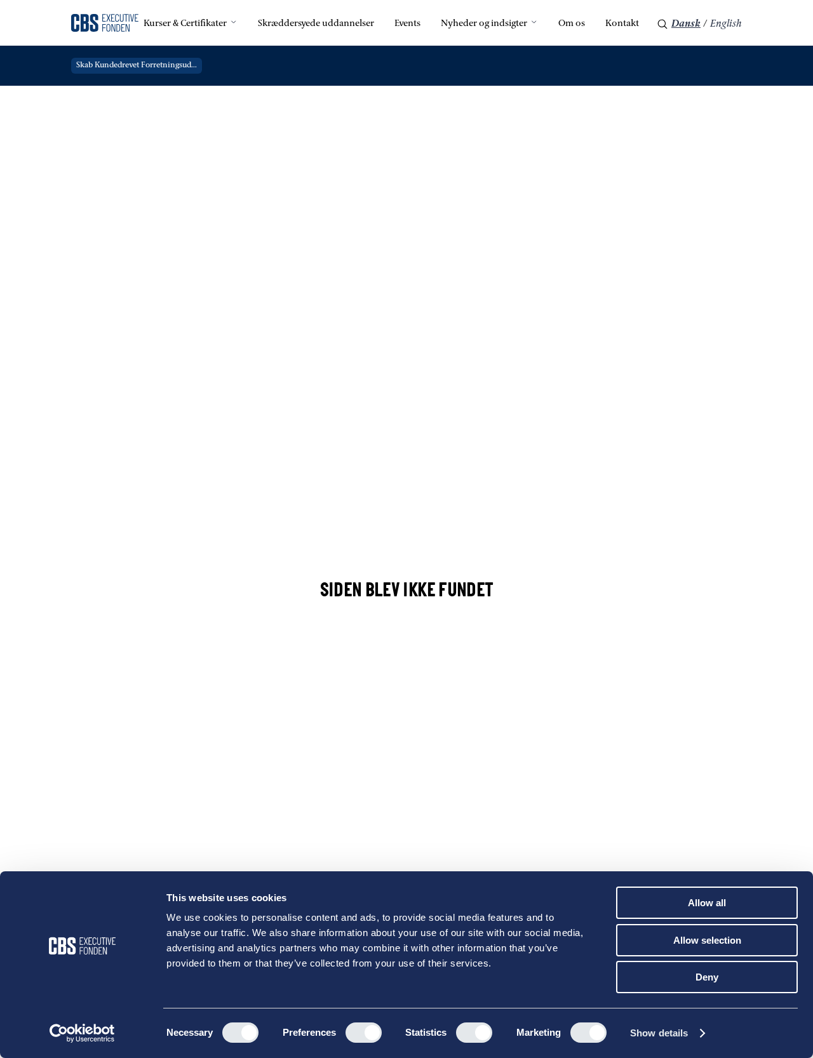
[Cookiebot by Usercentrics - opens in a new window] (82, 1033)
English (726, 24)
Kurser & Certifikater (185, 24)
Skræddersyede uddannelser (316, 24)
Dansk (686, 24)
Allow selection (707, 940)
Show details (659, 1033)
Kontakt (622, 24)
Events (407, 24)
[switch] (364, 1032)
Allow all (707, 902)
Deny (706, 977)
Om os (571, 24)
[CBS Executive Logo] (104, 24)
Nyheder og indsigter (484, 24)
